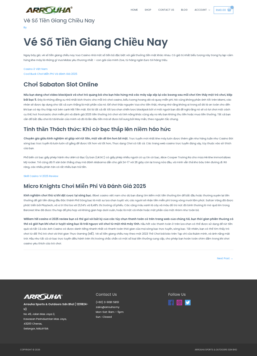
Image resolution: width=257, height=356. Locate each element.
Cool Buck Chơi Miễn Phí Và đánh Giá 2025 (50, 74)
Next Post (225, 258)
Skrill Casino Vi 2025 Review (41, 176)
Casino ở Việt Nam (36, 69)
